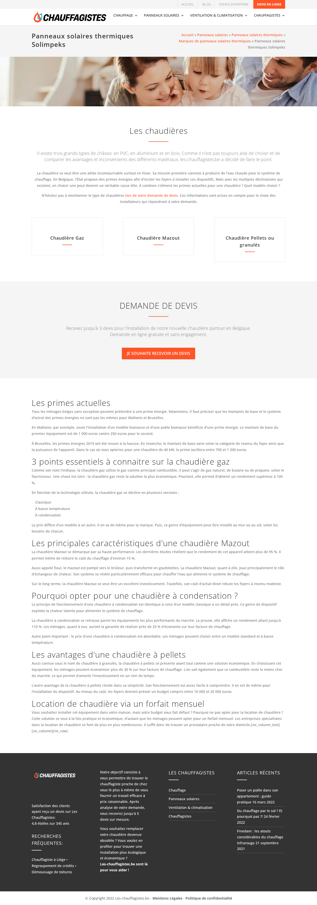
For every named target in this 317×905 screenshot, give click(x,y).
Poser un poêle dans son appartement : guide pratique (257, 796)
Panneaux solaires (161, 16)
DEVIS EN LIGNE (269, 4)
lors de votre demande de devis (151, 195)
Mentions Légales (167, 898)
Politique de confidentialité (208, 898)
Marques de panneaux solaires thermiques (215, 41)
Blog (206, 4)
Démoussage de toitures (52, 872)
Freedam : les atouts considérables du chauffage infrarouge (260, 837)
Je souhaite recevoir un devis (158, 353)
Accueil (188, 4)
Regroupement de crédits (53, 865)
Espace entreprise (234, 4)
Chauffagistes (267, 16)
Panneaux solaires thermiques (257, 34)
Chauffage (123, 16)
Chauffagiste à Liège (48, 859)
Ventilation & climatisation (216, 16)
